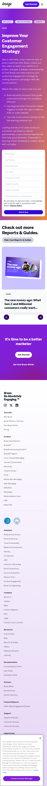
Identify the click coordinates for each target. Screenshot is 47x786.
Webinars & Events (11, 651)
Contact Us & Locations (13, 622)
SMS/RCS (8, 488)
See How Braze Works (23, 364)
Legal (6, 618)
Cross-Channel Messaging (14, 458)
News (6, 605)
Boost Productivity (11, 569)
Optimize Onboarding (12, 564)
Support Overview (11, 718)
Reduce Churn (9, 577)
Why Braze (8, 417)
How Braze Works (11, 425)
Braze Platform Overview (14, 421)
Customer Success (11, 726)
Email (6, 475)
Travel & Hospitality (11, 543)
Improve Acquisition (12, 573)
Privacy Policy (16, 205)
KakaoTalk (8, 505)
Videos (6, 647)
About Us (7, 597)
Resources (7, 22)
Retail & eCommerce (12, 534)
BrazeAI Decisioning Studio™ (15, 449)
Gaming (7, 551)
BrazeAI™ (7, 445)
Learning (7, 655)
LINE (5, 500)
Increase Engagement (12, 581)
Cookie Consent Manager (21, 779)
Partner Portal (9, 691)
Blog (5, 638)
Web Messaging (10, 483)
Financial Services (11, 539)
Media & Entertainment (13, 547)
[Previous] (6, 317)
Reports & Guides (24, 22)
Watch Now (23, 212)
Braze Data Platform (12, 441)
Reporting (8, 466)
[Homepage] (7, 4)
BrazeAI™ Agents (10, 454)
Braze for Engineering (12, 586)
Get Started (31, 4)
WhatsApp (8, 492)
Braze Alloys (8, 686)
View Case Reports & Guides (17, 240)
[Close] (40, 738)
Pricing (6, 429)
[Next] (40, 317)
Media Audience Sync (12, 496)
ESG (5, 614)
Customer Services (11, 722)
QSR (5, 560)
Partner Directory (11, 695)
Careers (7, 601)
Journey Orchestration (13, 462)
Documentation (10, 662)
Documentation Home (13, 666)
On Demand (8, 556)
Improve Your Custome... (40, 22)
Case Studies (9, 634)
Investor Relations (11, 610)
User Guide (8, 671)
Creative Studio (10, 471)
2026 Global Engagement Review (17, 706)
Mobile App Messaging (13, 479)
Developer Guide (10, 675)
